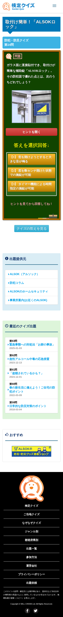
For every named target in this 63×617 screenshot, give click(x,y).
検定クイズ (31, 505)
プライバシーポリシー (31, 574)
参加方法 (31, 557)
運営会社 (31, 565)
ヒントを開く (32, 132)
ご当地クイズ (32, 514)
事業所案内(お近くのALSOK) (28, 300)
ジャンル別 (31, 531)
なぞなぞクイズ (31, 522)
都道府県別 (31, 540)
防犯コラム (17, 282)
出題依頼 (31, 582)
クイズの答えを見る (31, 228)
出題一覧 (31, 548)
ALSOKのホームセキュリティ (29, 291)
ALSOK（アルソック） (24, 274)
